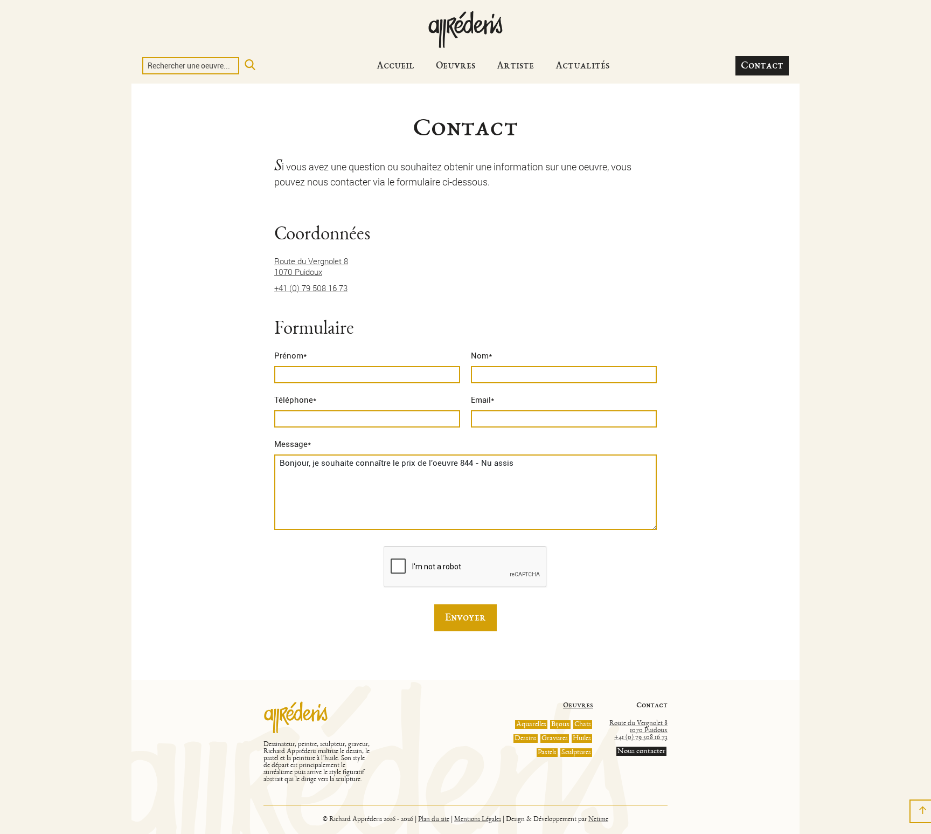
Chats (582, 724)
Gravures (554, 738)
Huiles (582, 738)
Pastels (547, 752)
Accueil (395, 65)
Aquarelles (531, 724)
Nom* (481, 356)
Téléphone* (295, 400)
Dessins (526, 738)
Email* (482, 400)
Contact (762, 65)
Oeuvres (455, 65)
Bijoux (560, 724)
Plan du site (433, 819)
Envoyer (465, 617)
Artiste (515, 65)
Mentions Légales (477, 819)
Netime (598, 819)
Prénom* (290, 356)
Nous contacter (641, 751)
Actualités (582, 65)
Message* (292, 444)
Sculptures (576, 752)
